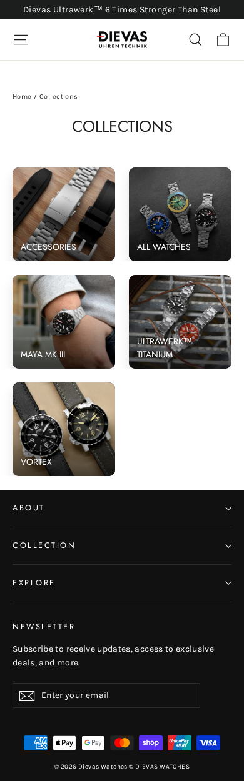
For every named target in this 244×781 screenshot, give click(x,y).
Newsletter (44, 626)
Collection (44, 545)
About (29, 508)
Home (22, 96)
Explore (34, 583)
